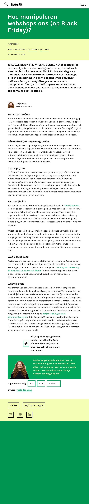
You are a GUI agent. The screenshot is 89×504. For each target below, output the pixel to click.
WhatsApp (44, 49)
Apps (10, 49)
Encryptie (20, 49)
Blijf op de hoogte (34, 405)
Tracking (32, 49)
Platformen (13, 44)
